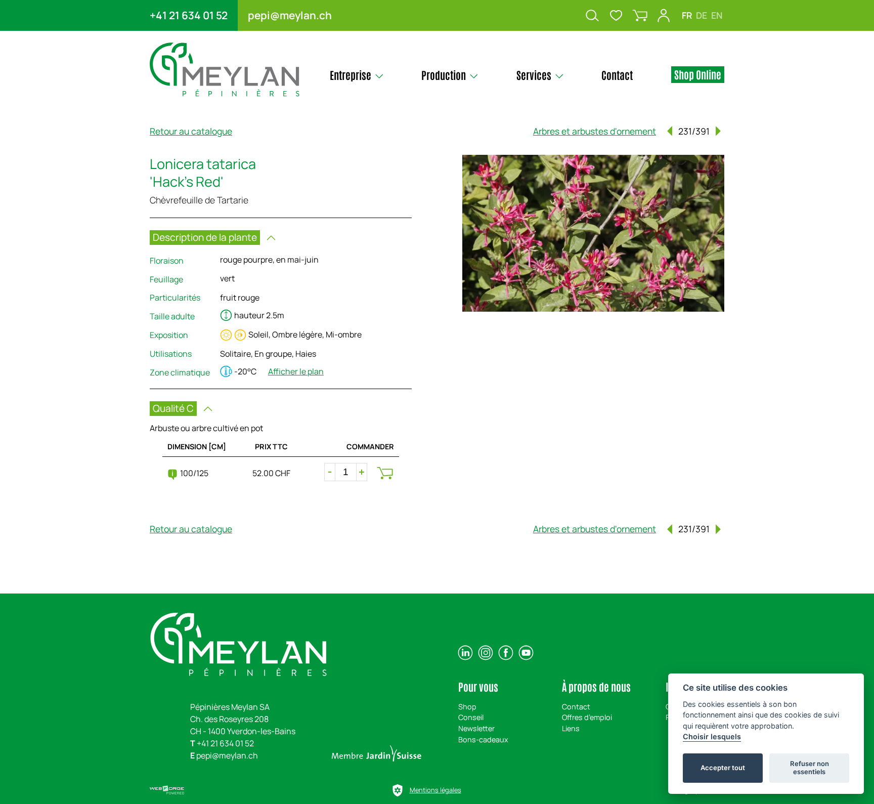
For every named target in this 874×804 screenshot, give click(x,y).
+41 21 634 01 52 (189, 15)
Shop (467, 706)
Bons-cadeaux (483, 739)
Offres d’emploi (587, 717)
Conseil (471, 717)
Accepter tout (723, 768)
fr (687, 15)
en (716, 15)
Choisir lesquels (712, 736)
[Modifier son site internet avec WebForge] (167, 790)
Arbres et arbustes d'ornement (594, 131)
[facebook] (506, 653)
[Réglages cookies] (397, 790)
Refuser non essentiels (809, 767)
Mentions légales (435, 789)
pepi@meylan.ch (290, 15)
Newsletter (476, 728)
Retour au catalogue (191, 131)
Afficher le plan (296, 371)
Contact (576, 706)
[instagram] (485, 653)
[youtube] (526, 653)
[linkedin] (465, 653)
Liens (571, 728)
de (701, 15)
